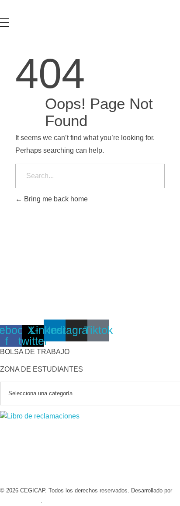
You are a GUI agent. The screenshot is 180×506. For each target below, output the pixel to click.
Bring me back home (55, 199)
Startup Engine (20, 501)
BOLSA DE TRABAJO (34, 351)
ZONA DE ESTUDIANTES (41, 369)
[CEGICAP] (45, 9)
